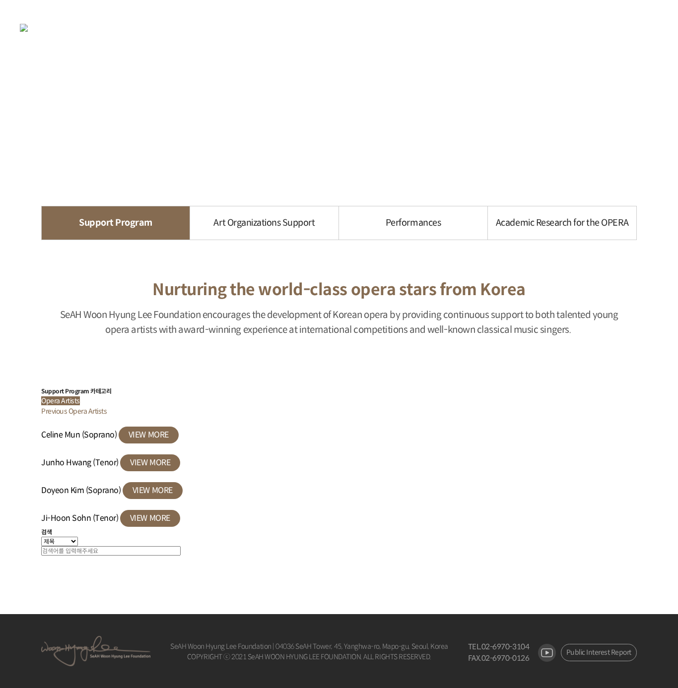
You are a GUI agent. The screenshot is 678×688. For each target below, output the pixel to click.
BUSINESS (298, 28)
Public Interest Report (598, 652)
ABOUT (230, 28)
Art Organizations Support (264, 222)
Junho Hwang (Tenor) (80, 462)
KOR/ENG (447, 28)
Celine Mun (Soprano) (80, 435)
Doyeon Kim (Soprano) (82, 490)
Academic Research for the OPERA (562, 222)
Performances (413, 222)
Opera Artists (60, 400)
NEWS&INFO (373, 28)
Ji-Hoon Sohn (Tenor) (80, 518)
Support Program (115, 222)
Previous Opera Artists (74, 411)
